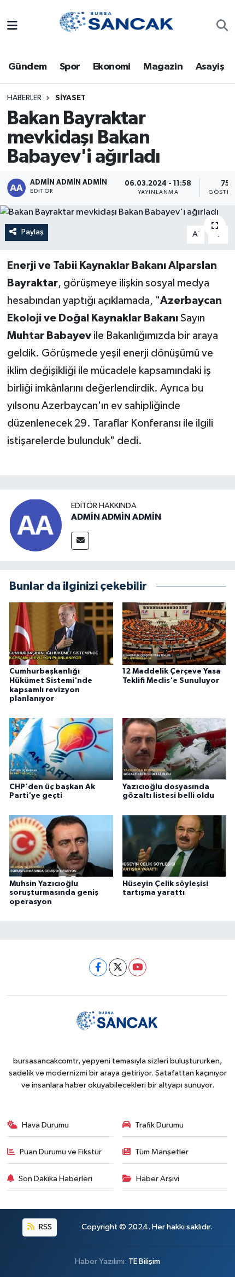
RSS (44, 1227)
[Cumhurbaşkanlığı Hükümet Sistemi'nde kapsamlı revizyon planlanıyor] (61, 633)
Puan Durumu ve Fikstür (61, 1152)
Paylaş (32, 232)
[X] (118, 967)
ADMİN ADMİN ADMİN (116, 517)
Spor (70, 67)
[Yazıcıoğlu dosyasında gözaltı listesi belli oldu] (174, 748)
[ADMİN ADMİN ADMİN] (35, 525)
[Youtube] (137, 967)
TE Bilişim (144, 1261)
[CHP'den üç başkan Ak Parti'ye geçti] (61, 748)
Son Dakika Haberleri (55, 1179)
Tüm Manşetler (162, 1152)
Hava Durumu (45, 1125)
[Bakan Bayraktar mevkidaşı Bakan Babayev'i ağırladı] (117, 212)
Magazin (163, 67)
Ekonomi (112, 67)
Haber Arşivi (157, 1179)
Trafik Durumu (159, 1125)
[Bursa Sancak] (117, 26)
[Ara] (222, 27)
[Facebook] (98, 967)
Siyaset (70, 98)
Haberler (24, 98)
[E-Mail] (80, 541)
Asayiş (210, 67)
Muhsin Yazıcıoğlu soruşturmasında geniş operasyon (53, 893)
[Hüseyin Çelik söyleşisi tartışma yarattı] (174, 845)
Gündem (27, 67)
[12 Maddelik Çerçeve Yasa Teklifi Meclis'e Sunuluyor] (174, 633)
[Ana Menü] (12, 26)
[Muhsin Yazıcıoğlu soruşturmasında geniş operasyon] (61, 845)
